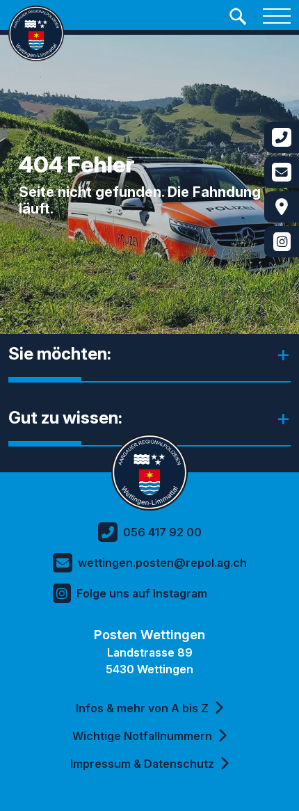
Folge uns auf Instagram (141, 593)
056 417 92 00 (162, 532)
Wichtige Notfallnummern (142, 736)
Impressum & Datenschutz (142, 764)
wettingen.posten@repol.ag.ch (162, 563)
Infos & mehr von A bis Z (142, 708)
